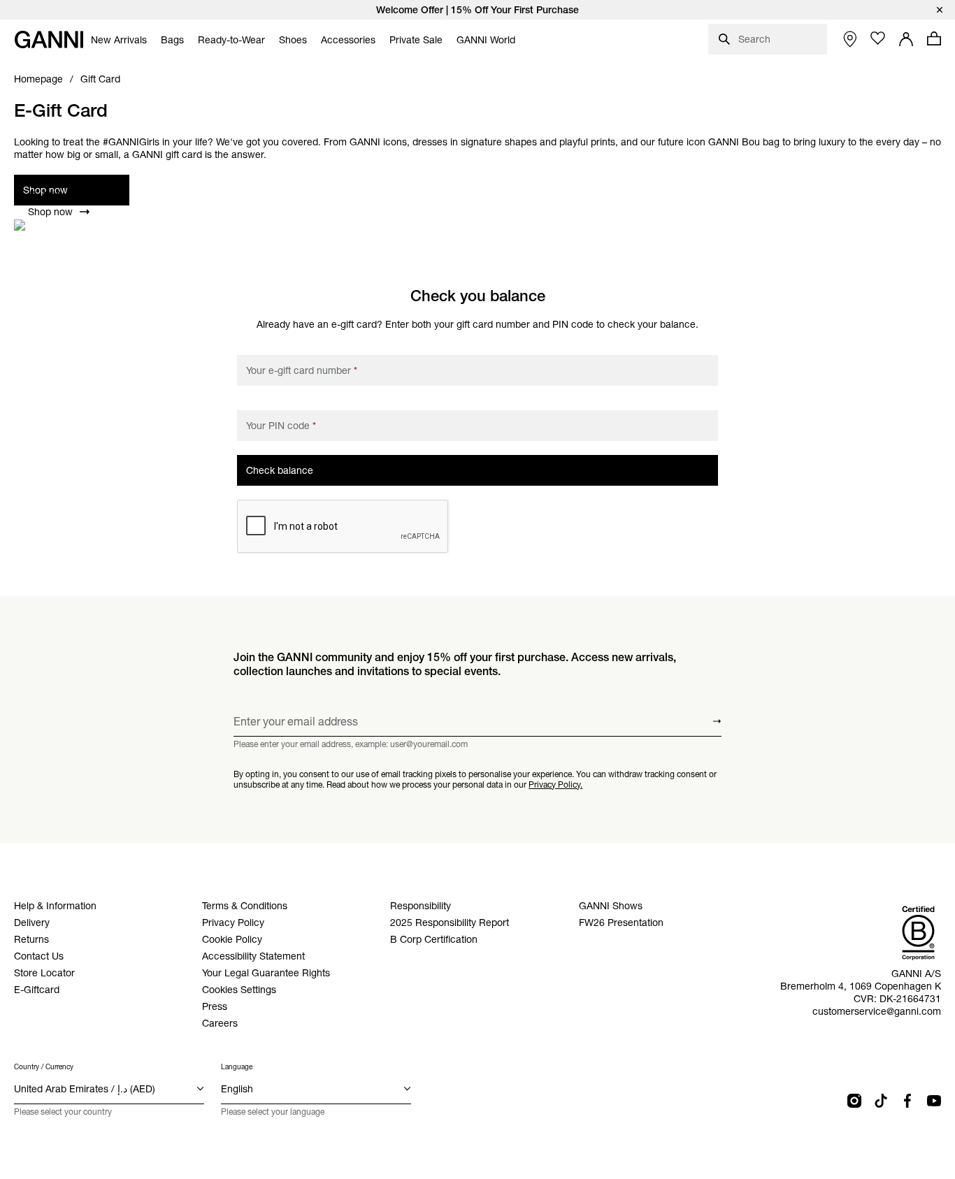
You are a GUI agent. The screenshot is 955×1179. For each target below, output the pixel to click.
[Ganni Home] (49, 39)
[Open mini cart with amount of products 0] (934, 38)
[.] (477, 9)
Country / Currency (43, 1067)
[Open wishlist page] (878, 38)
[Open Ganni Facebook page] (907, 1100)
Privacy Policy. (555, 784)
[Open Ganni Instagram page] (854, 1100)
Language (236, 1067)
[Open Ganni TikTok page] (881, 1100)
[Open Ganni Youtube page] (934, 1100)
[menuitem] (119, 40)
